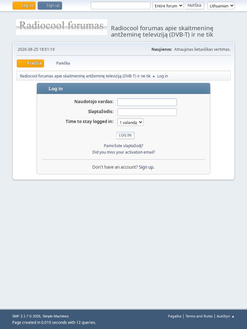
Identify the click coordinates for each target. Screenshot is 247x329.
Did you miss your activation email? (123, 152)
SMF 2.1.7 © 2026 (26, 316)
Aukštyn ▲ (226, 316)
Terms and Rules (199, 316)
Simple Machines (55, 316)
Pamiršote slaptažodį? (123, 145)
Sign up (146, 167)
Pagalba (174, 316)
